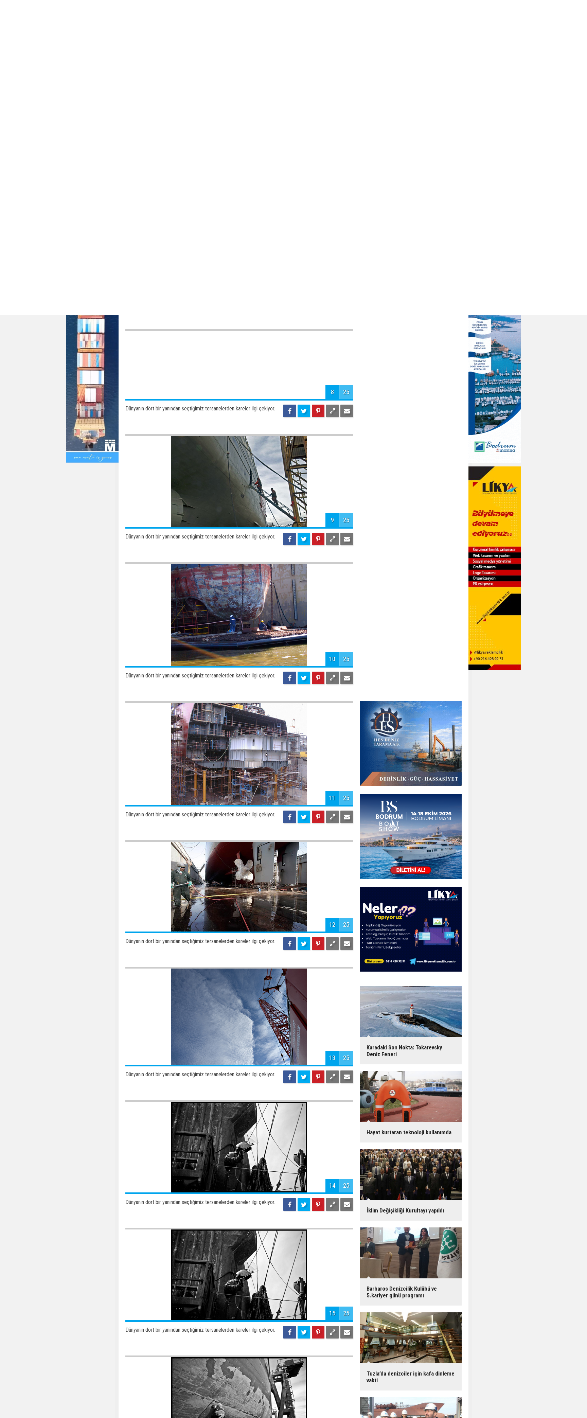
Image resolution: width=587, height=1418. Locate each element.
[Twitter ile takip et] (414, 1363)
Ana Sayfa (231, 1364)
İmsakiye (349, 1364)
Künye (253, 1364)
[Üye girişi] (439, 1363)
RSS (330, 1364)
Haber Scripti (362, 1382)
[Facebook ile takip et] (401, 1363)
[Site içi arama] (452, 1363)
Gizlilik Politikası (303, 1364)
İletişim (272, 1364)
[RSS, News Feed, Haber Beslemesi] (427, 1363)
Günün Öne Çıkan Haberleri (151, 1400)
